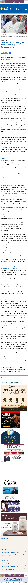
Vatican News (4, 560)
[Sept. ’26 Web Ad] (10, 443)
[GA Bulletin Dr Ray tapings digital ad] (10, 501)
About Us (7, 582)
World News (4, 549)
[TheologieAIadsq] (14, 410)
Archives (12, 582)
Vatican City (4, 40)
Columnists (18, 582)
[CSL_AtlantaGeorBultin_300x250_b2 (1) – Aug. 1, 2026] (10, 427)
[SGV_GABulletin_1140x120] (14, 3)
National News (4, 538)
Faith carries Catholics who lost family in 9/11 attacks (13, 540)
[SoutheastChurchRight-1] (10, 511)
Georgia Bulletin (11, 9)
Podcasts (25, 582)
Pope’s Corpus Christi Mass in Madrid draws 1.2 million (13, 557)
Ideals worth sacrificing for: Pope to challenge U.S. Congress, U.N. (13, 45)
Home (2, 582)
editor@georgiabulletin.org (10, 580)
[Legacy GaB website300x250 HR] (14, 460)
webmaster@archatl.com (18, 580)
